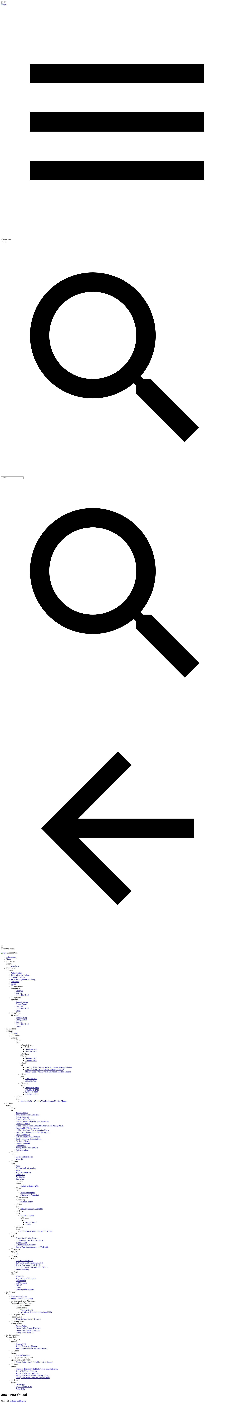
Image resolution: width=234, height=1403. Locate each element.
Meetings (9, 1031)
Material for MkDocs (18, 1401)
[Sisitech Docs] (3, 4)
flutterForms (15, 988)
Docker (18, 1213)
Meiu (13, 1164)
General (9, 964)
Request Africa (16, 1317)
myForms (14, 1000)
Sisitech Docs (12, 953)
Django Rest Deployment (20, 1360)
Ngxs (18, 1229)
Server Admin (11, 1337)
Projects (9, 1294)
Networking (20, 1200)
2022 (18, 1042)
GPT (17, 1190)
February (23, 1056)
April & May (25, 1047)
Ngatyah (14, 1252)
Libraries (9, 971)
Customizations (21, 1308)
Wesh (13, 1274)
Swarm (23, 1220)
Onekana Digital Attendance (22, 1303)
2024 (18, 1099)
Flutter (18, 1184)
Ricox (13, 1258)
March (22, 1085)
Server (13, 1382)
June (22, 1076)
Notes (8, 1106)
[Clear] (2, 946)
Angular (14, 1342)
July (22, 1065)
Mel (12, 1236)
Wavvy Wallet (16, 1324)
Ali (12, 1110)
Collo (13, 1155)
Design (13, 1353)
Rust (17, 1206)
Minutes (14, 1038)
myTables (14, 1015)
